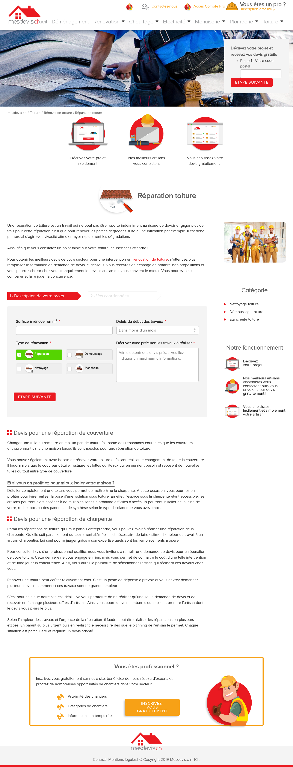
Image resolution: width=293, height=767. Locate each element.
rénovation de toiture (150, 259)
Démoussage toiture (245, 312)
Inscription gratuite (263, 7)
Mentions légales (122, 759)
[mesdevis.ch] (49, 16)
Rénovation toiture (58, 113)
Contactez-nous (164, 6)
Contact (99, 759)
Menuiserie (207, 21)
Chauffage (141, 21)
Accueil (38, 21)
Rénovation (106, 21)
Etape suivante (34, 397)
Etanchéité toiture (243, 319)
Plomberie (241, 21)
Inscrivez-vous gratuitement (152, 707)
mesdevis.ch (17, 113)
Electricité (174, 21)
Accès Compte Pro (209, 6)
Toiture (270, 21)
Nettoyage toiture (243, 304)
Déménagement (70, 21)
